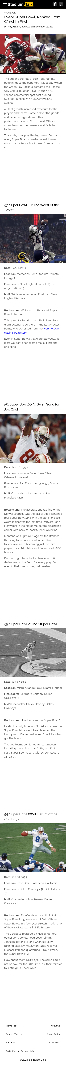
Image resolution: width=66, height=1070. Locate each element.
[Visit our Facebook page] (55, 4)
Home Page (12, 1026)
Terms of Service (14, 1034)
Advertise (10, 1042)
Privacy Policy (53, 1034)
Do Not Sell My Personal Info (20, 1051)
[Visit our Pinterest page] (60, 4)
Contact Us (54, 1042)
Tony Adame (13, 26)
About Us (55, 1026)
